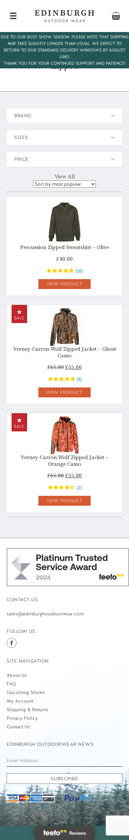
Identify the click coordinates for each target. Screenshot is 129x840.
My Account (20, 701)
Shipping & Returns (27, 709)
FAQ (11, 684)
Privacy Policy (22, 718)
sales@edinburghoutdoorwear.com (45, 614)
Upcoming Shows (26, 692)
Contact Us (18, 727)
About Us (17, 675)
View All (65, 176)
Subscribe (64, 779)
